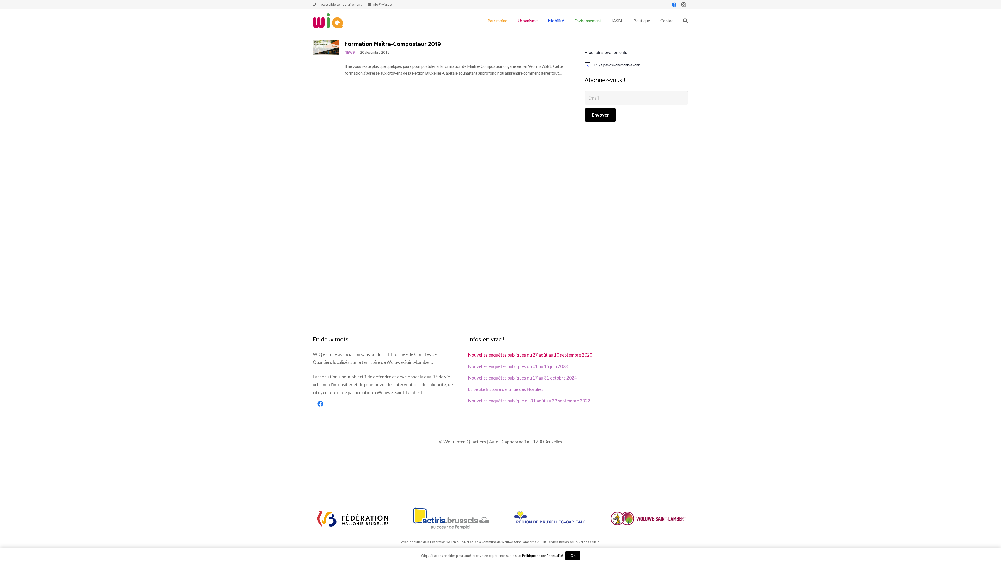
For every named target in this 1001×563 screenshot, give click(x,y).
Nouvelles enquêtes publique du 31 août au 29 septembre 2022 (529, 400)
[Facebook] (674, 4)
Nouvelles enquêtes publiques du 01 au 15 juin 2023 (518, 366)
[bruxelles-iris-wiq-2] (550, 518)
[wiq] (328, 20)
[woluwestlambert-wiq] (648, 518)
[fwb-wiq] (353, 518)
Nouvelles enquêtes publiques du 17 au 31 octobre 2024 (522, 378)
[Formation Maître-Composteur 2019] (326, 47)
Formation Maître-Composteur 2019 (393, 44)
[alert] (636, 65)
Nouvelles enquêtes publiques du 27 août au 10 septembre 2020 (530, 355)
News (350, 52)
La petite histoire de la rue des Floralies (506, 389)
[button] (509, 20)
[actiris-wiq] (451, 518)
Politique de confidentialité (542, 556)
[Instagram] (683, 4)
